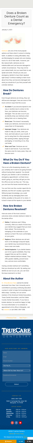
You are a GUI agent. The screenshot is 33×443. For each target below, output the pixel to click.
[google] (12, 422)
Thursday (9, 415)
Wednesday (10, 413)
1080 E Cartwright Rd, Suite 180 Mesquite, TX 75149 (16, 402)
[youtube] (20, 422)
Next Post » (23, 318)
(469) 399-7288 (16, 399)
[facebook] (16, 422)
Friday (8, 417)
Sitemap (11, 433)
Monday (8, 409)
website (6, 309)
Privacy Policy (19, 433)
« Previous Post (11, 318)
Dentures (5, 51)
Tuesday (9, 411)
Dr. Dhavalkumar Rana (9, 283)
